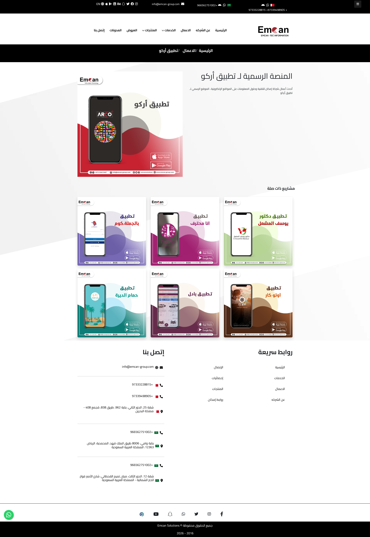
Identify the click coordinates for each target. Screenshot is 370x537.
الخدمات (170, 30)
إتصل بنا (99, 30)
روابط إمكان (215, 399)
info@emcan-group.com (166, 4)
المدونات (116, 30)
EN (98, 4)
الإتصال (218, 367)
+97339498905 (275, 9)
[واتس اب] (8, 515)
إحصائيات (217, 378)
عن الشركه (203, 30)
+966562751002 (207, 5)
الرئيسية (221, 30)
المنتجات (150, 30)
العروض (132, 30)
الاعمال (186, 30)
